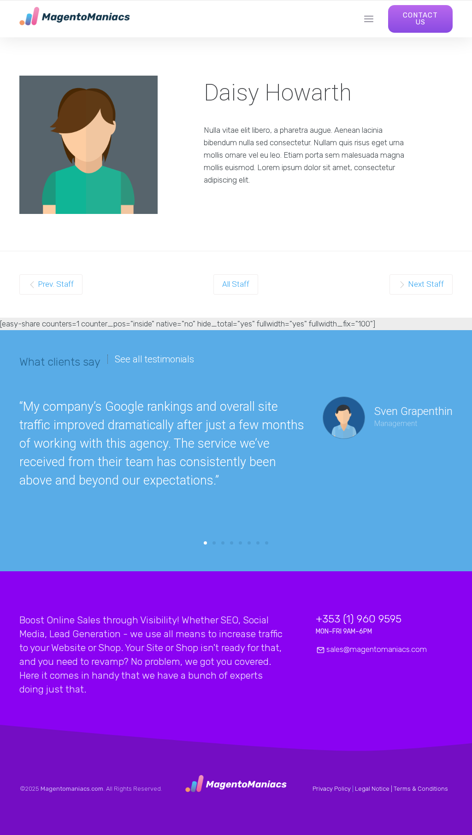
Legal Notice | (374, 788)
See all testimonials (154, 359)
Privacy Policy (332, 788)
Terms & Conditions (421, 788)
